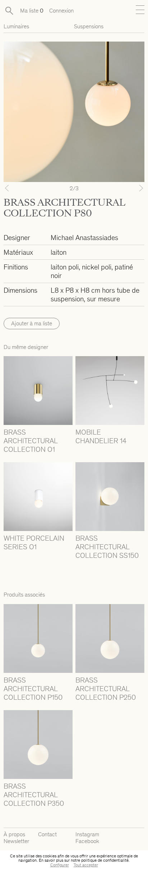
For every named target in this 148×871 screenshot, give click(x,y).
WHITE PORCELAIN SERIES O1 (34, 542)
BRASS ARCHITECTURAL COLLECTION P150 (33, 689)
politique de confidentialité (105, 860)
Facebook (87, 841)
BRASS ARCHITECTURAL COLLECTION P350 (34, 795)
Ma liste (31, 10)
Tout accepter (86, 864)
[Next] (133, 188)
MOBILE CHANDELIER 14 (100, 436)
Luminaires (16, 26)
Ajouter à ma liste (31, 323)
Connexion (61, 10)
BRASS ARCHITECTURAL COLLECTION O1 (30, 441)
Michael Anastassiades (84, 237)
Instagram (87, 834)
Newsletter (16, 841)
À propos (14, 834)
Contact (47, 834)
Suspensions (88, 26)
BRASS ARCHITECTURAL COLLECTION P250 (105, 689)
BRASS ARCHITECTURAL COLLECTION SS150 (107, 547)
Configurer (59, 864)
